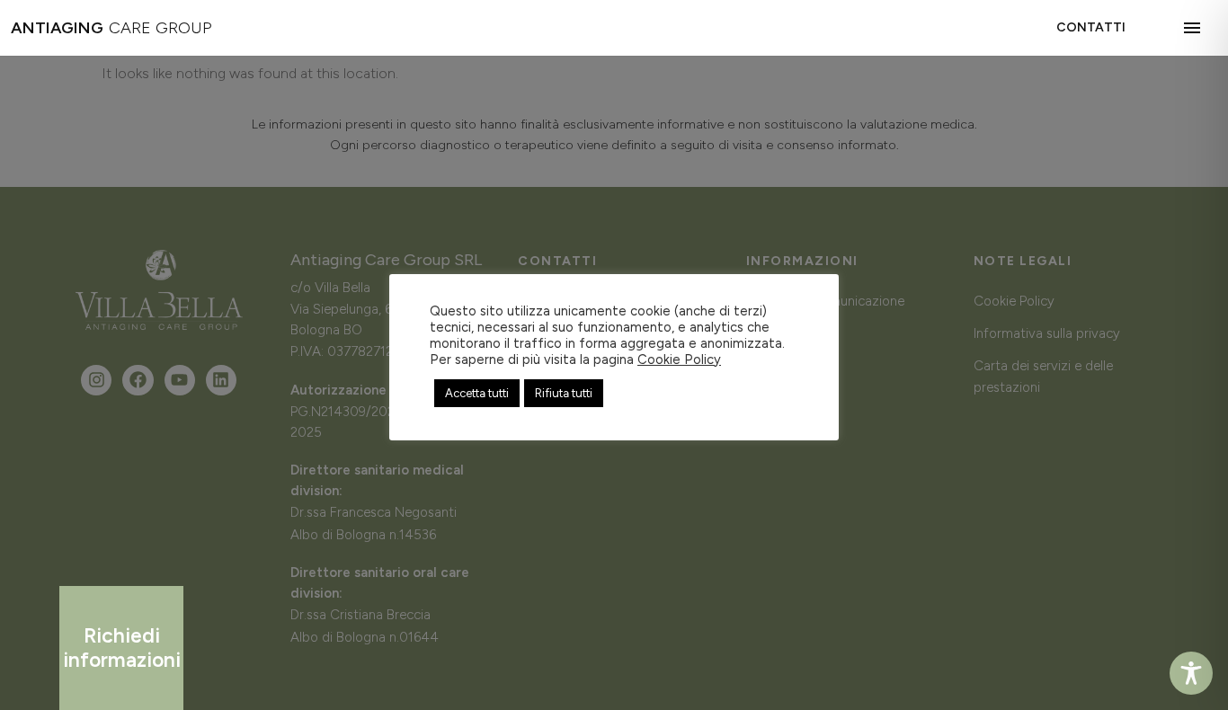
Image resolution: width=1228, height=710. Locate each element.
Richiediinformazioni (122, 647)
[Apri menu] (1195, 28)
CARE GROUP (111, 28)
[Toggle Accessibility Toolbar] (1191, 673)
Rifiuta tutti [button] (563, 393)
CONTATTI (1091, 27)
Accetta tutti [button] (477, 393)
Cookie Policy (679, 359)
